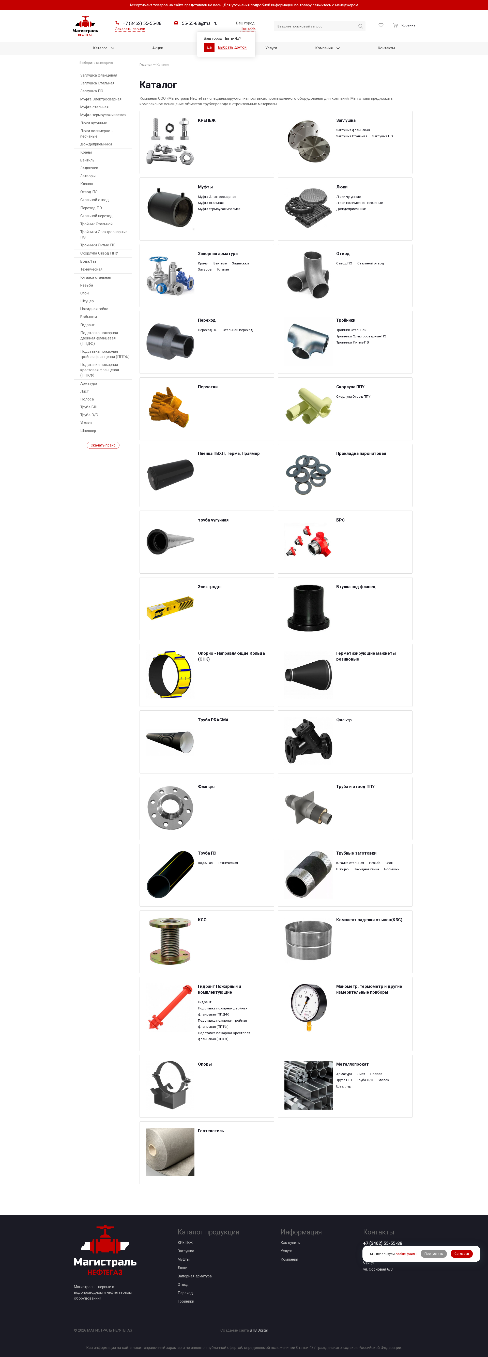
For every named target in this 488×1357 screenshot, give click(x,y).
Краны (86, 152)
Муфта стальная (94, 107)
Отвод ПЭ (89, 192)
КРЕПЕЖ (207, 120)
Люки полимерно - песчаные (96, 134)
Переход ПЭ (91, 208)
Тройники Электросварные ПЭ (104, 235)
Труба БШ (88, 407)
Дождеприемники (96, 144)
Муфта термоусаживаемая (103, 115)
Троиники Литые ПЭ (97, 245)
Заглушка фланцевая (98, 75)
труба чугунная (213, 520)
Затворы (88, 176)
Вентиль (87, 160)
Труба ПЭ (207, 853)
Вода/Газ (88, 261)
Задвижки (89, 168)
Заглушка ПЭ (91, 91)
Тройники (345, 320)
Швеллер (88, 430)
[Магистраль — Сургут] (85, 26)
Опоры (205, 1064)
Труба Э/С (89, 415)
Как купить (290, 1242)
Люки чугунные (93, 123)
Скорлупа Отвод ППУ (99, 253)
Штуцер (87, 301)
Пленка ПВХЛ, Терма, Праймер (229, 453)
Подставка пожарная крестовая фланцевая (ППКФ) (99, 370)
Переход (207, 320)
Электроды (209, 586)
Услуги (286, 1251)
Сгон (84, 293)
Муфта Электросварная (100, 99)
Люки (341, 187)
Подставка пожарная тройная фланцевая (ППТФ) (105, 354)
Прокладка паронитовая (361, 453)
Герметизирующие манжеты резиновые (366, 656)
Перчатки (208, 386)
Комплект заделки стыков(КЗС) (369, 919)
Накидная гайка (94, 309)
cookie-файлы (406, 1254)
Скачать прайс (103, 445)
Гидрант (87, 325)
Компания (289, 1259)
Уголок (86, 423)
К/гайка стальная (95, 277)
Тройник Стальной (96, 224)
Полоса (87, 399)
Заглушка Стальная (97, 83)
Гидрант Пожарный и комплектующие (219, 989)
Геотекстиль (211, 1130)
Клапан (86, 184)
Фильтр (344, 720)
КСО (202, 919)
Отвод (343, 253)
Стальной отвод (94, 200)
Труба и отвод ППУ (355, 786)
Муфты (205, 187)
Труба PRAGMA (213, 720)
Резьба (86, 285)
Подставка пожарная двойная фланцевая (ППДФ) (99, 338)
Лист (84, 391)
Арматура (88, 383)
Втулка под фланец (356, 586)
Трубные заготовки (356, 853)
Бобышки (88, 317)
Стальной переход (96, 216)
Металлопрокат (352, 1064)
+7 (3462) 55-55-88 (382, 1243)
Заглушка (346, 120)
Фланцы (206, 786)
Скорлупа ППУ (350, 386)
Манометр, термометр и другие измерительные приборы (369, 989)
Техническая (91, 269)
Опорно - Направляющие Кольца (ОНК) (231, 656)
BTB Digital (259, 1330)
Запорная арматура (218, 253)
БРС (340, 520)
